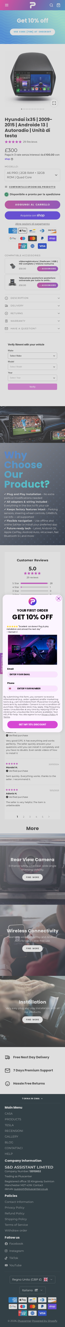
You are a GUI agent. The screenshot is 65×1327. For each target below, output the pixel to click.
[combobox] (11, 688)
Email (10, 668)
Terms (6, 717)
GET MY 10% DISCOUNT (32, 724)
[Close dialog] (58, 598)
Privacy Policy (48, 714)
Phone (10, 683)
